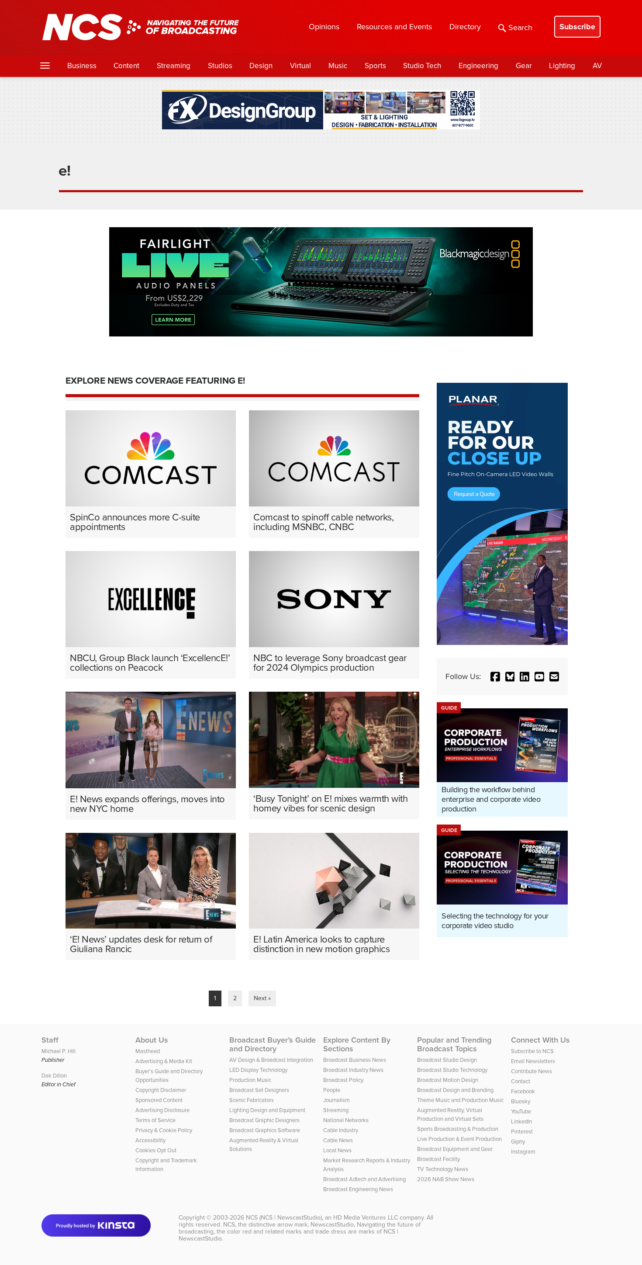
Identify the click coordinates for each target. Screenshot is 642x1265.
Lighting (562, 65)
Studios (220, 65)
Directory (465, 26)
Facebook (523, 1091)
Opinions (324, 26)
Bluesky (520, 1101)
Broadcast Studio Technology (452, 1070)
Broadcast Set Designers (259, 1090)
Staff (50, 1040)
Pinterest (522, 1131)
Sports (375, 65)
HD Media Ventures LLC (365, 1217)
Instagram (523, 1151)
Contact (520, 1081)
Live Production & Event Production (459, 1139)
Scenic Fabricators (251, 1100)
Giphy (518, 1141)
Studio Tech (422, 65)
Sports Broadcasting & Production (457, 1129)
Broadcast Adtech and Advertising (364, 1179)
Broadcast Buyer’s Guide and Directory (272, 1044)
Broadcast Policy (343, 1080)
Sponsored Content (159, 1100)
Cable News (338, 1140)
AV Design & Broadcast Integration (271, 1060)
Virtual (300, 65)
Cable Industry (340, 1130)
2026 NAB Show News (445, 1179)
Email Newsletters (533, 1061)
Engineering (478, 65)
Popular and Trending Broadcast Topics (454, 1044)
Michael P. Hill (58, 1051)
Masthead (147, 1051)
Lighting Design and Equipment (267, 1110)
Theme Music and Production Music (460, 1100)
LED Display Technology (258, 1070)
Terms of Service (155, 1120)
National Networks (346, 1120)
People (331, 1090)
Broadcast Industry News (353, 1070)
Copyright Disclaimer (160, 1090)
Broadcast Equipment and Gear (455, 1149)
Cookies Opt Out (155, 1150)
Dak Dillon (54, 1075)
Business (82, 65)
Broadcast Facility (438, 1159)
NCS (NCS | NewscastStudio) (284, 1217)
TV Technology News (442, 1169)
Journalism (336, 1100)
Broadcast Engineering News (358, 1189)
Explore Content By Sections (356, 1044)
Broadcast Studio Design (447, 1060)
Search (520, 27)
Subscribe (577, 26)
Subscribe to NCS (532, 1051)
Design (261, 65)
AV (597, 65)
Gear (524, 65)
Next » (262, 998)
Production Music (250, 1080)
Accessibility (150, 1140)
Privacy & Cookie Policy (163, 1130)
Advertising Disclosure (162, 1110)
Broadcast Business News (354, 1060)
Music (337, 65)
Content (126, 65)
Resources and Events (394, 26)
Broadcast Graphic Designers (264, 1120)
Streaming (173, 65)
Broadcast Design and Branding (455, 1090)
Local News (337, 1150)
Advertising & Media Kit (163, 1061)
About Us (151, 1040)
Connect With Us (540, 1040)
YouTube (521, 1111)
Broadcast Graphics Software (264, 1130)
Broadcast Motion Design (447, 1080)
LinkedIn (521, 1121)
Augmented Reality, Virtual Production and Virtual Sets (450, 1114)
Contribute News (531, 1071)
